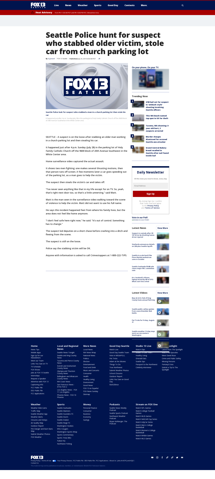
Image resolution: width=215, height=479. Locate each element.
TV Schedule (36, 366)
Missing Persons (168, 361)
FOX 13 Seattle (62, 59)
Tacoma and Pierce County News (68, 361)
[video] (163, 300)
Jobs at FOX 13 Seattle (40, 372)
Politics (86, 358)
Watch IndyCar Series (144, 422)
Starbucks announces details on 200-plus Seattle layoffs (143, 245)
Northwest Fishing (64, 444)
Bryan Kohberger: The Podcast (118, 422)
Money (87, 404)
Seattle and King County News (66, 356)
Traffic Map (35, 411)
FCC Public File (37, 387)
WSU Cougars (62, 429)
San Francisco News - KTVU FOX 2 (66, 385)
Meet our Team (37, 360)
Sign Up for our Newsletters (37, 356)
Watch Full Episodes (170, 352)
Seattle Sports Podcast (118, 413)
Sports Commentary (65, 435)
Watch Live (113, 349)
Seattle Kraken (63, 420)
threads (172, 457)
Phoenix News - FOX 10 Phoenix (66, 396)
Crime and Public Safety (171, 358)
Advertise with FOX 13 (40, 381)
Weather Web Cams (39, 408)
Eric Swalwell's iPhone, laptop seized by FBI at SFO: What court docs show (142, 279)
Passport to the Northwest (146, 364)
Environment (88, 382)
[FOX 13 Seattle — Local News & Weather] (39, 5)
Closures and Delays (39, 420)
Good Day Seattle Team (119, 352)
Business (86, 414)
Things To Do (115, 364)
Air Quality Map (37, 423)
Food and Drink (89, 367)
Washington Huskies (65, 426)
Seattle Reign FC (63, 423)
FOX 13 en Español (90, 388)
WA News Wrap (89, 352)
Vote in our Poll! (140, 217)
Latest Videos (139, 292)
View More (162, 228)
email (182, 457)
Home (34, 345)
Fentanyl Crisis (167, 364)
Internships (35, 375)
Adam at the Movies (117, 361)
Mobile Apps (36, 352)
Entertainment (89, 364)
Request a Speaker (38, 378)
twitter (177, 457)
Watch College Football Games (145, 412)
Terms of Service (152, 208)
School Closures (115, 373)
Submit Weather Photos (119, 370)
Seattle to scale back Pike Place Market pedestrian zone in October (142, 257)
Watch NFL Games (143, 408)
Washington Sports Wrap (67, 432)
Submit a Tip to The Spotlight (170, 368)
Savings (86, 420)
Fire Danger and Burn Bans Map (42, 430)
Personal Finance (90, 408)
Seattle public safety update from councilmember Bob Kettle (143, 311)
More (144, 5)
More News (89, 345)
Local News (88, 349)
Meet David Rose (169, 355)
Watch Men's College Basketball (144, 426)
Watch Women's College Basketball (145, 431)
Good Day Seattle (119, 345)
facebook (162, 457)
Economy (87, 417)
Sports (60, 404)
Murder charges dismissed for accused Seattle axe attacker (156, 139)
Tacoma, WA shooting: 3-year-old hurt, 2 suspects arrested (157, 128)
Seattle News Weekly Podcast (117, 409)
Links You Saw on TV (39, 363)
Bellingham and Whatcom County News (67, 377)
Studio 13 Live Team (144, 352)
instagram (157, 457)
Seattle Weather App (39, 414)
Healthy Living (88, 379)
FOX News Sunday (90, 391)
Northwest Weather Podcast (117, 417)
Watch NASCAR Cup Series (146, 419)
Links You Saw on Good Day (119, 380)
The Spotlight (169, 345)
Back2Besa (114, 384)
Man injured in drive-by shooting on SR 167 (141, 343)
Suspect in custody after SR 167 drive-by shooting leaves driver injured (143, 235)
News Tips (35, 349)
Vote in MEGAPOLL (117, 355)
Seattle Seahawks (64, 408)
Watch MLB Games (143, 416)
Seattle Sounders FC (65, 414)
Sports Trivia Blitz (64, 438)
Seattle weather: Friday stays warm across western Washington (143, 333)
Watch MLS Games (143, 438)
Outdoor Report (115, 376)
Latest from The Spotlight (172, 349)
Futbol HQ (61, 441)
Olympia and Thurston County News (66, 372)
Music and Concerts (91, 370)
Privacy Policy (153, 205)
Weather (36, 404)
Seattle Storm (62, 417)
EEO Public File (37, 390)
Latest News (139, 227)
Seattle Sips (140, 361)
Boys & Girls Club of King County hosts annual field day (143, 299)
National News (89, 355)
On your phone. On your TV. (145, 67)
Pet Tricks (113, 358)
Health (85, 376)
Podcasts (114, 404)
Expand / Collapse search (182, 5)
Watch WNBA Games (144, 435)
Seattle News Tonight (66, 352)
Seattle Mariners (63, 411)
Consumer (87, 373)
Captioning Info (37, 384)
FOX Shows (35, 369)
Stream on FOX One (147, 404)
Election (86, 361)
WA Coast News (63, 381)
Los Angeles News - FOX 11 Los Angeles (67, 391)
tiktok (167, 457)
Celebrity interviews (143, 367)
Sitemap (86, 394)
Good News (88, 385)
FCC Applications (37, 393)
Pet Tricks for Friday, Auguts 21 (143, 321)
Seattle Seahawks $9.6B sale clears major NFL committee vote (143, 268)
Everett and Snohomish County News (66, 367)
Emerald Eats (141, 358)
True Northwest (115, 367)
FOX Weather (36, 437)
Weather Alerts (37, 417)
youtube (152, 457)
